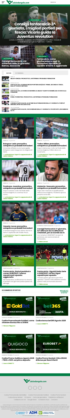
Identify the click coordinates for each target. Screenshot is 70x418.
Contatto (54, 400)
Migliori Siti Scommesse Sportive (64, 292)
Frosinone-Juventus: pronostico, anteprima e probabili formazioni (17, 187)
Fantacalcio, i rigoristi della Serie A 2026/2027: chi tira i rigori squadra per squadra (51, 273)
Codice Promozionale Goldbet (38, 395)
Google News (32, 400)
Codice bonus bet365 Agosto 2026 (51, 321)
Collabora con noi (20, 400)
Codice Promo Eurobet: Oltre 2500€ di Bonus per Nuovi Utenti (51, 359)
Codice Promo (7, 317)
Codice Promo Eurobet (58, 395)
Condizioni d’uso (43, 400)
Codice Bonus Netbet (15, 397)
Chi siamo (27, 397)
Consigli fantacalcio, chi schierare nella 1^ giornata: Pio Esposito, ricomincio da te (39, 110)
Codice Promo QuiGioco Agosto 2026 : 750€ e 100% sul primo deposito (18, 359)
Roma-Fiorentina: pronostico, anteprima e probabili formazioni (33, 97)
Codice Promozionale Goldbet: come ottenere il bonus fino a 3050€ (18, 321)
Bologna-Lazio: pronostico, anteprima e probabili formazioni (17, 145)
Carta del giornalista (40, 397)
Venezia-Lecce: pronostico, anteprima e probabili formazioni (17, 227)
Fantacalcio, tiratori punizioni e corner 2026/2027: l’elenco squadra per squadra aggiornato (17, 274)
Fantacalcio (8, 268)
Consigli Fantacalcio (45, 225)
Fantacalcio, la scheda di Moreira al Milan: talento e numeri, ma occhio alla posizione (38, 91)
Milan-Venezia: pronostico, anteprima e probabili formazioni (32, 78)
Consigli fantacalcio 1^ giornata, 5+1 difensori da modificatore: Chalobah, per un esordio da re (51, 231)
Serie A (5, 140)
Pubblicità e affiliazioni (56, 397)
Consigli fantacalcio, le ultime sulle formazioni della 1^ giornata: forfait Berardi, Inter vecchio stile (37, 103)
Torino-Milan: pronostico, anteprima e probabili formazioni (52, 145)
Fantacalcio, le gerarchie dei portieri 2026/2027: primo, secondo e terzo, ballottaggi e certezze (36, 85)
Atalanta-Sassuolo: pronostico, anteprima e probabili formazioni (52, 187)
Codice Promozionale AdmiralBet (15, 395)
